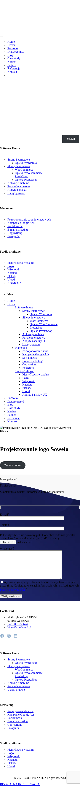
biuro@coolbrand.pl (19, 627)
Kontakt (12, 71)
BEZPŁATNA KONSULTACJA (20, 784)
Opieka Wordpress (26, 162)
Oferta (11, 45)
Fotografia (13, 236)
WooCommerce (24, 169)
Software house (24, 307)
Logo (10, 266)
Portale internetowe (33, 337)
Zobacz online (12, 465)
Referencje (13, 68)
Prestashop (36, 327)
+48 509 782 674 (17, 624)
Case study (13, 58)
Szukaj (71, 138)
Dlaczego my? (15, 51)
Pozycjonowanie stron (35, 351)
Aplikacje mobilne (18, 183)
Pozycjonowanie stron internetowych (29, 219)
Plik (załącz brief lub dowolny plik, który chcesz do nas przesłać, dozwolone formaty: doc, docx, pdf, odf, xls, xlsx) (38, 536)
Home (11, 41)
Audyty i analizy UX (34, 394)
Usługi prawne (16, 193)
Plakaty (11, 276)
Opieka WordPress (41, 314)
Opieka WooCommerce (29, 173)
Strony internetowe (18, 159)
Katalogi (12, 272)
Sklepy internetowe (18, 166)
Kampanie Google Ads (20, 222)
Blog (10, 55)
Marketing (21, 347)
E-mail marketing (17, 229)
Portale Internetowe (18, 186)
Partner (11, 65)
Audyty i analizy (17, 189)
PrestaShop (21, 176)
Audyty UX (14, 282)
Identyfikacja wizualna (20, 262)
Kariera (11, 61)
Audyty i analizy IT (33, 341)
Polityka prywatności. (12, 589)
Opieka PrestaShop (26, 179)
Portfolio (12, 48)
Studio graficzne (24, 371)
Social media (15, 226)
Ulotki (11, 279)
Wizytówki (13, 269)
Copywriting (14, 232)
